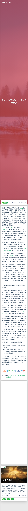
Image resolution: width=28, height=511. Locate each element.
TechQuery (11, 375)
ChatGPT (11, 255)
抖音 (21, 208)
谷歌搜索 (8, 250)
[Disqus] (14, 400)
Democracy (15, 202)
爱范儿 (12, 228)
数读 (4, 229)
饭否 (6, 313)
